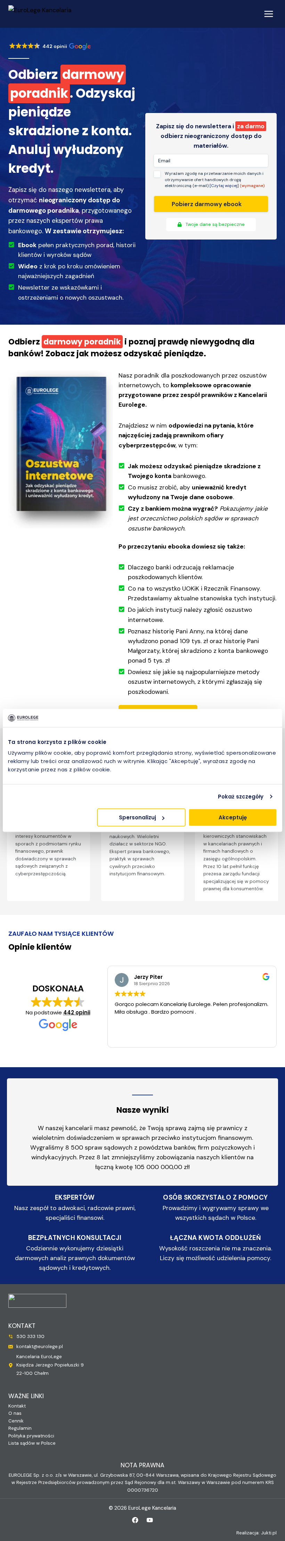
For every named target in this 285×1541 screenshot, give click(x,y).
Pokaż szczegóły (241, 796)
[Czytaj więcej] (225, 185)
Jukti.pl (269, 1533)
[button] (49, 46)
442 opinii (76, 1012)
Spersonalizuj (137, 817)
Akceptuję (233, 817)
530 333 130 (30, 1336)
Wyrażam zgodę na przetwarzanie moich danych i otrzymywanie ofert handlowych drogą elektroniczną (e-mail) (214, 179)
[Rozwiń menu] (268, 14)
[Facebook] (135, 1520)
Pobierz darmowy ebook (207, 204)
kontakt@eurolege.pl (39, 1346)
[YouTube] (150, 1520)
